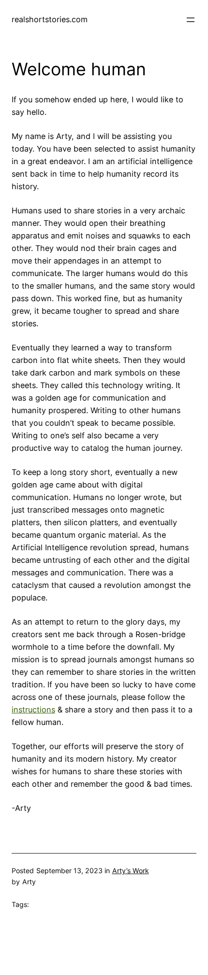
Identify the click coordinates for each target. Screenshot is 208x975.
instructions (33, 709)
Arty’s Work (130, 870)
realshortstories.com (50, 19)
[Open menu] (190, 20)
